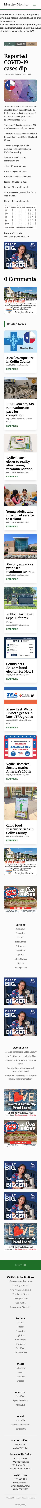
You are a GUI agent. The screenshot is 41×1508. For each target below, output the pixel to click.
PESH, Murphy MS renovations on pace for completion (20, 409)
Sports (21, 963)
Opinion (20, 954)
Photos (20, 1381)
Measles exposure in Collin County (20, 359)
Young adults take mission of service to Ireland (20, 515)
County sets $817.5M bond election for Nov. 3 (19, 667)
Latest (29, 74)
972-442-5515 (20, 1479)
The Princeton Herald (20, 1290)
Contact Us (20, 1429)
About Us (20, 1420)
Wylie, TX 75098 (20, 1448)
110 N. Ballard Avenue (20, 1486)
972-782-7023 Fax (21, 1462)
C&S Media (20, 1303)
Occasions (20, 950)
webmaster (10, 74)
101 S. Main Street (20, 1465)
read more (12, 369)
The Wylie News (20, 1298)
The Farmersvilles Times (20, 1281)
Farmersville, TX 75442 (20, 1468)
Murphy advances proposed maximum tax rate (20, 568)
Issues (20, 1372)
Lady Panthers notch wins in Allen (21, 1056)
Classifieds (20, 1348)
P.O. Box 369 (20, 1444)
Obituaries (20, 946)
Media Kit (20, 1405)
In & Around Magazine (20, 1307)
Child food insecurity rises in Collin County (20, 829)
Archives (20, 1376)
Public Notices (20, 959)
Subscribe (20, 1368)
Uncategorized (20, 967)
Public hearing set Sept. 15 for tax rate (20, 618)
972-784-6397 (20, 1458)
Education (28, 419)
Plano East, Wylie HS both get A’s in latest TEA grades (19, 713)
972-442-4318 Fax (20, 1482)
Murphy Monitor (20, 1285)
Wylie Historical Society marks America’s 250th (18, 767)
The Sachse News (20, 1294)
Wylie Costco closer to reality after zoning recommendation (19, 463)
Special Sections (20, 1400)
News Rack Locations (20, 1424)
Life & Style (20, 942)
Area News (20, 365)
